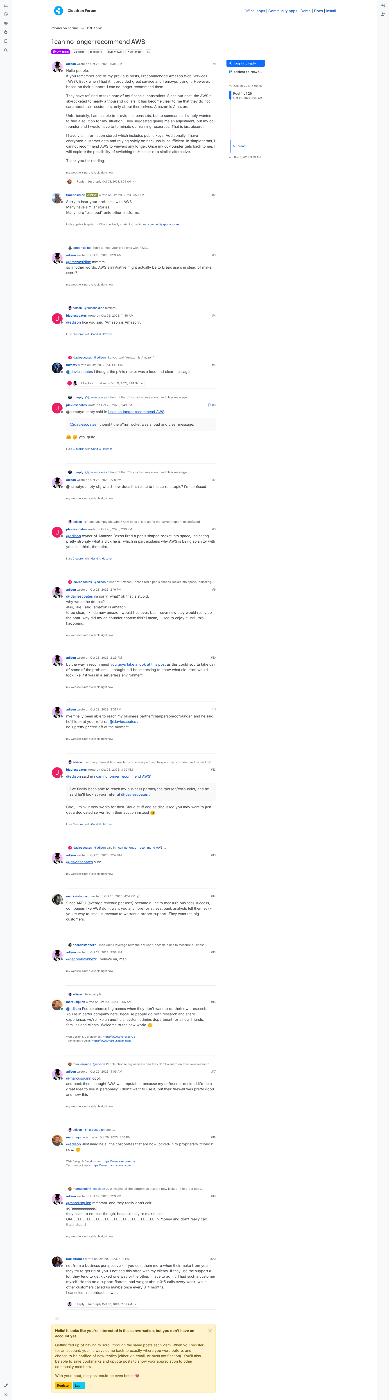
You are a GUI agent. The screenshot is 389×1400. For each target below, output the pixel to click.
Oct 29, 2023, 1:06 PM (115, 1137)
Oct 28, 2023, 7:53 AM (128, 195)
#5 (214, 365)
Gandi (95, 334)
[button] (6, 1385)
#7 (214, 480)
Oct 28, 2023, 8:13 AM (106, 255)
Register (63, 1385)
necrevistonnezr (78, 896)
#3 (214, 255)
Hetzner (107, 334)
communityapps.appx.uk (163, 224)
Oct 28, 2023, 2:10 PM (105, 480)
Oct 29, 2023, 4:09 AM (106, 1071)
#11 (214, 709)
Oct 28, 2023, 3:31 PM (105, 709)
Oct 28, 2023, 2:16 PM (116, 529)
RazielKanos (75, 1259)
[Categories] (6, 5)
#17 (213, 1071)
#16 (213, 1002)
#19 (213, 1196)
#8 (214, 529)
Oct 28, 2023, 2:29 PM (106, 657)
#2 (214, 195)
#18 (213, 1137)
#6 (214, 405)
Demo (306, 11)
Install (331, 11)
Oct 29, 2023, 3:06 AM (115, 1002)
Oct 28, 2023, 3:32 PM (117, 769)
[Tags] (6, 23)
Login (79, 1385)
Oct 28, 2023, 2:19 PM (105, 589)
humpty (71, 365)
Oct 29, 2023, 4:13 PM (114, 1259)
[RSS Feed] (148, 51)
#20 (213, 1259)
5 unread (239, 146)
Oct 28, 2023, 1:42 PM (107, 365)
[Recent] (6, 14)
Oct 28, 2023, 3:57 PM (106, 855)
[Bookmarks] (6, 41)
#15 (213, 952)
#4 (214, 315)
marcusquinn (75, 1002)
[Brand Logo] (58, 10)
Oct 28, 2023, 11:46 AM (117, 315)
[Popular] (6, 32)
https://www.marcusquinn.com (111, 1040)
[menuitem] (383, 5)
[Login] (383, 5)
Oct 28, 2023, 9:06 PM (106, 952)
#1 (214, 64)
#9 (214, 589)
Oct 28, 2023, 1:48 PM (116, 405)
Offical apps (254, 11)
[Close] (210, 1330)
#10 (213, 657)
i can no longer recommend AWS (136, 411)
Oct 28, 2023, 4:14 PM (119, 896)
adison (71, 64)
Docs (318, 11)
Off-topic (62, 51)
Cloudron (78, 334)
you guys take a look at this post (138, 664)
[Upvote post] (205, 181)
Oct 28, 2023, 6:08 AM (106, 64)
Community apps (282, 11)
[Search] (6, 50)
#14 (213, 896)
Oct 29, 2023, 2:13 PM (105, 1196)
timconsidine (75, 195)
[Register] (383, 14)
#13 (213, 855)
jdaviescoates (76, 315)
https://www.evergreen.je (119, 1036)
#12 (213, 769)
